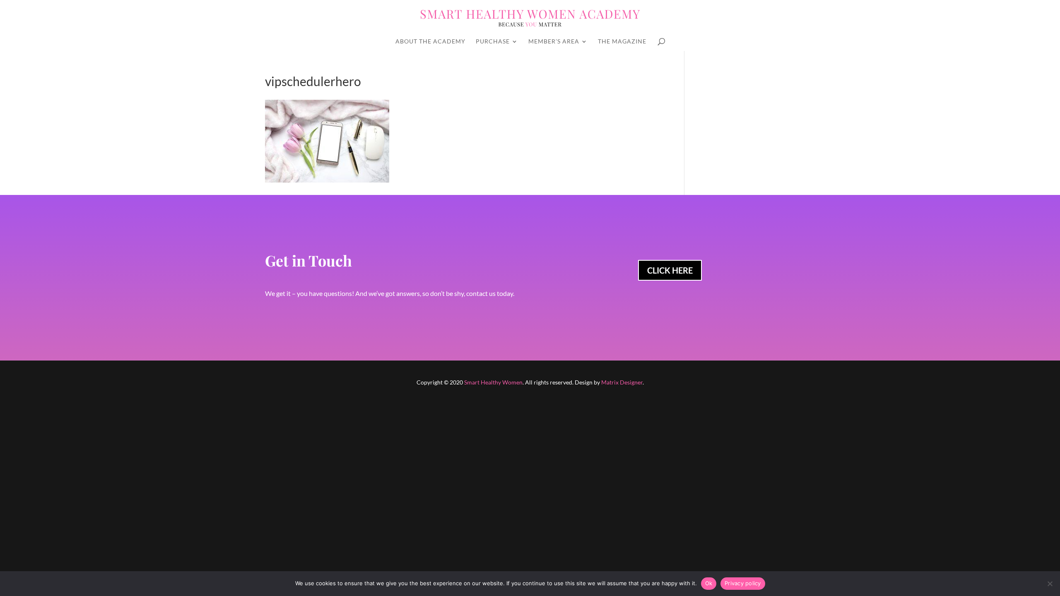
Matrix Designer (622, 382)
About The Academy (430, 41)
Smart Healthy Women (493, 382)
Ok (709, 583)
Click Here (670, 270)
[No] (1050, 583)
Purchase (493, 41)
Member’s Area (553, 41)
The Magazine (622, 41)
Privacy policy (743, 583)
